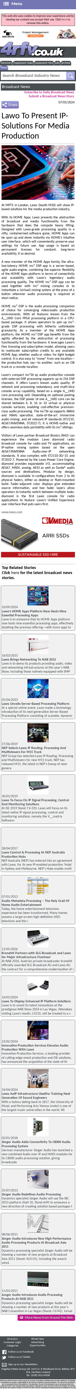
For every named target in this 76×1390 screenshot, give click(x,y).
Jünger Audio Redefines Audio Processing (31, 1194)
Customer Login (12, 1342)
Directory (6, 63)
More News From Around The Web (49, 1317)
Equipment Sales (23, 63)
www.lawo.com (11, 512)
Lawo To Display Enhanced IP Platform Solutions (36, 1001)
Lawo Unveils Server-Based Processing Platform (35, 704)
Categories (12, 1346)
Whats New (37, 1339)
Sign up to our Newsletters (23, 1364)
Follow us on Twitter (19, 1357)
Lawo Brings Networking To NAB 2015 (29, 659)
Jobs (57, 63)
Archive (65, 63)
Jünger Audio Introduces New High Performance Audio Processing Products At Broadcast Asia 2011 (36, 1242)
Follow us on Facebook (21, 1352)
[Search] (70, 76)
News (4, 67)
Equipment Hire (44, 63)
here (64, 19)
